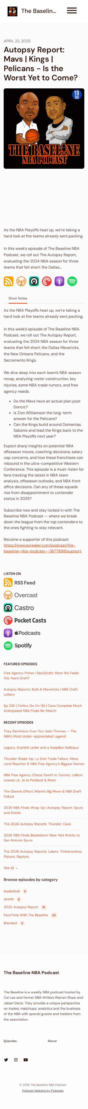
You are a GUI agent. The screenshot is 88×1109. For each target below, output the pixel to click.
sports (12, 899)
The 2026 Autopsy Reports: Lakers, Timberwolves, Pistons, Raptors (43, 854)
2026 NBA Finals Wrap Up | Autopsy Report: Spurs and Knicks (43, 810)
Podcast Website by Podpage (43, 1091)
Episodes (10, 1041)
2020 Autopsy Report (24, 907)
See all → (11, 868)
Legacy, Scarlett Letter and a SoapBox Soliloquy (41, 747)
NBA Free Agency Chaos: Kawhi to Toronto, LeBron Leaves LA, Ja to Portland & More (43, 777)
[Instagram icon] (15, 1060)
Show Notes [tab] (18, 298)
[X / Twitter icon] (6, 1060)
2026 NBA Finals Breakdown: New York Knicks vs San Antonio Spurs (42, 837)
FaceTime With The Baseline (30, 915)
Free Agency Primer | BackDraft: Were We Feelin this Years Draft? (41, 675)
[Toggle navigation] (71, 11)
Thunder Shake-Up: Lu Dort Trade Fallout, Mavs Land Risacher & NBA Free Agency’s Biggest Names (44, 761)
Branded (13, 923)
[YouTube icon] (25, 1060)
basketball (15, 891)
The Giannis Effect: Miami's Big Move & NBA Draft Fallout (42, 794)
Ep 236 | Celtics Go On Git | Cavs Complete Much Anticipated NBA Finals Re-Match (43, 708)
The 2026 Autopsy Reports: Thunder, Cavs (37, 824)
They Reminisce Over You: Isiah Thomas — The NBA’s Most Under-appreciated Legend (40, 733)
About (52, 1041)
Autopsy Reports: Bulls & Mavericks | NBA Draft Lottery (40, 692)
